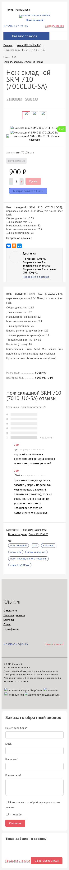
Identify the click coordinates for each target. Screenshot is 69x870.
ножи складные (36, 552)
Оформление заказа (46, 860)
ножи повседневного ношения (28, 558)
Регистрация (23, 9)
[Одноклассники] (14, 246)
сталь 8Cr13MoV (19, 565)
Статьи (7, 624)
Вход (10, 9)
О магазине (10, 610)
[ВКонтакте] (8, 246)
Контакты (8, 619)
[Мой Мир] (19, 246)
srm (35, 545)
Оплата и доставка (14, 615)
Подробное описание (19, 238)
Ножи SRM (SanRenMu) (34, 529)
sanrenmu (48, 545)
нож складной (18, 545)
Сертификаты (11, 629)
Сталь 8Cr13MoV (38, 534)
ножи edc (15, 552)
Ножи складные (17, 534)
